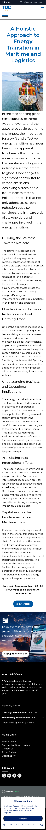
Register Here (23, 604)
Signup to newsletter (15, 654)
